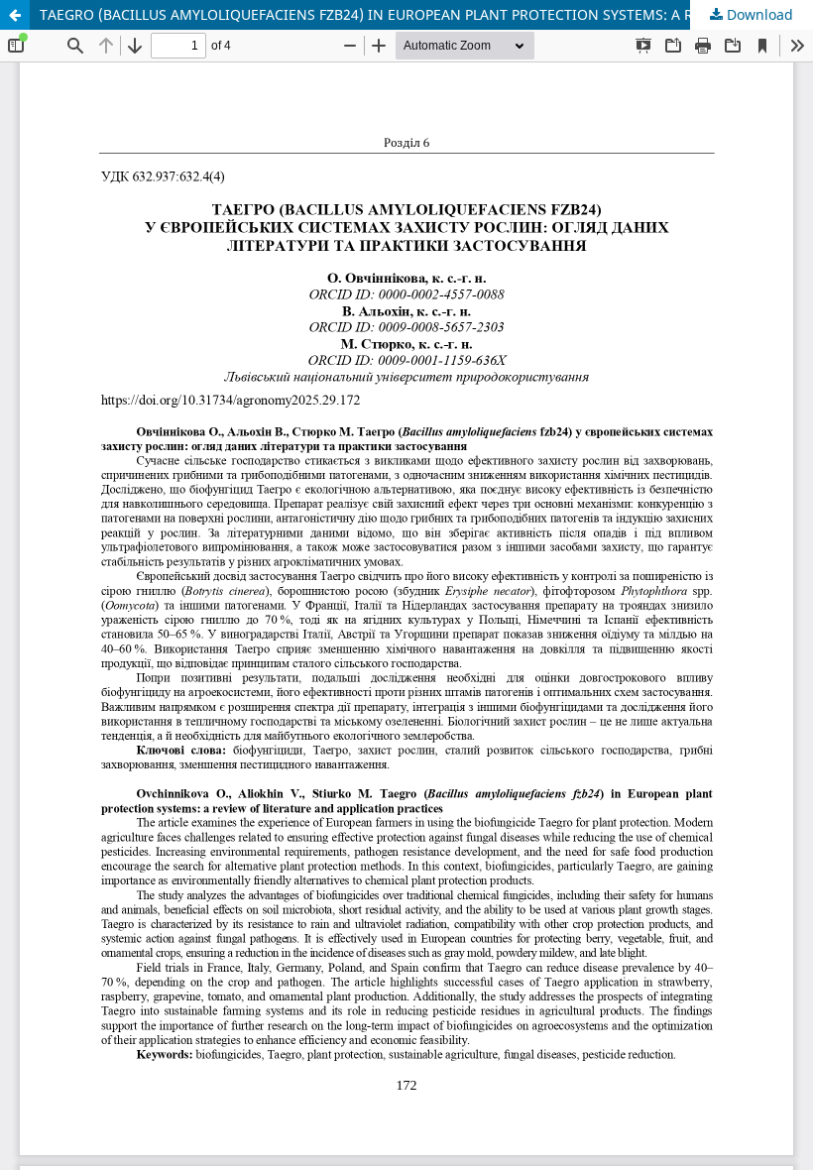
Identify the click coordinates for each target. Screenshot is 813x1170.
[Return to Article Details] (15, 15)
